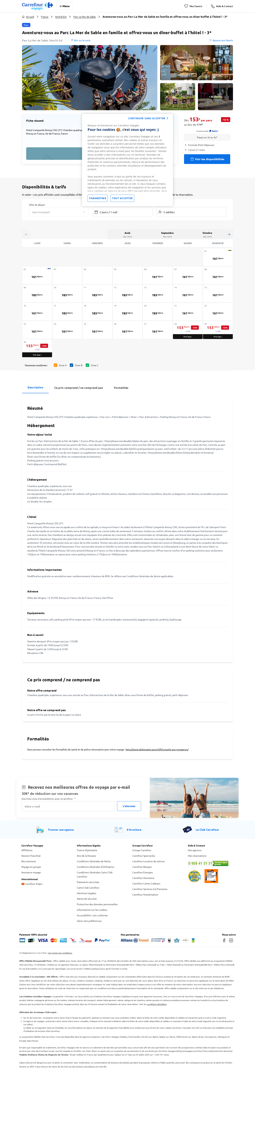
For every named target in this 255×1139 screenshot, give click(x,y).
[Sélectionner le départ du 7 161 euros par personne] (188, 275)
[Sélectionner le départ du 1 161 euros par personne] (218, 257)
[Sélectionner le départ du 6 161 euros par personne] (158, 275)
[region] (127, 160)
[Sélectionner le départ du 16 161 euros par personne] (37, 312)
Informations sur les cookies (92, 909)
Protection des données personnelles (97, 904)
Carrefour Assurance (143, 877)
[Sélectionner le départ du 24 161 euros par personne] (67, 330)
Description (35, 387)
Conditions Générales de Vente (94, 861)
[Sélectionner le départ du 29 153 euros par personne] (218, 330)
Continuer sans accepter (146, 118)
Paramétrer (97, 198)
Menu (66, 6)
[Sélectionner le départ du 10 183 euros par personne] (67, 293)
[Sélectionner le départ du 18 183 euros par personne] (97, 312)
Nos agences (195, 850)
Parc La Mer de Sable (84, 16)
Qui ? (159, 204)
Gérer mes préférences (89, 920)
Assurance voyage (31, 872)
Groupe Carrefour (141, 850)
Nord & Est (61, 16)
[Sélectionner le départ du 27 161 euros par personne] (158, 330)
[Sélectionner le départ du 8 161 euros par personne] (218, 275)
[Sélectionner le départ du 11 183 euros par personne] (97, 293)
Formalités (121, 387)
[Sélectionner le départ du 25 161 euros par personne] (97, 330)
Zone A (63, 365)
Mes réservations (197, 855)
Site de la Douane (86, 855)
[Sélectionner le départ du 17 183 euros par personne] (67, 312)
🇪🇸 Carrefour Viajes (31, 883)
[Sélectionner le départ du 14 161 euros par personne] (188, 293)
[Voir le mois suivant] (229, 234)
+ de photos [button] (215, 96)
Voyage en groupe (31, 866)
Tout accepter (122, 198)
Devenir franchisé (31, 855)
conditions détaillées (157, 1004)
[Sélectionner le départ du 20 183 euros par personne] (158, 312)
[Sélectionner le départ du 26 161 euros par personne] (127, 330)
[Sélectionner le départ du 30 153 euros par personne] (37, 348)
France (44, 16)
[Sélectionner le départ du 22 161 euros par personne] (218, 312)
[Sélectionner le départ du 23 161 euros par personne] (37, 330)
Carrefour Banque (142, 866)
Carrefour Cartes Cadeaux (146, 883)
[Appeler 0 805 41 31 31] (211, 863)
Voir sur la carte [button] (82, 40)
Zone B (79, 365)
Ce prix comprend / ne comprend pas (78, 387)
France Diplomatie (87, 850)
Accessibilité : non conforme (92, 915)
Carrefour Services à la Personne (149, 888)
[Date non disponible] (67, 275)
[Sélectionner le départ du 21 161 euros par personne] (188, 312)
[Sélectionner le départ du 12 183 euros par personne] (127, 293)
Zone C (95, 365)
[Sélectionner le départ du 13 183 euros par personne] (158, 293)
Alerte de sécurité (87, 898)
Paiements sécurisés (88, 882)
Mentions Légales (86, 893)
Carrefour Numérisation (145, 894)
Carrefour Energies (142, 872)
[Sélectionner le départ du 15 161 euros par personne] (218, 293)
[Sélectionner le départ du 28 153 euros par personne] (188, 330)
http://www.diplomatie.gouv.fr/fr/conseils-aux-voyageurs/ (157, 749)
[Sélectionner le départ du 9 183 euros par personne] (37, 293)
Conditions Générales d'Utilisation (95, 866)
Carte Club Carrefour (88, 887)
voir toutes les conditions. (60, 952)
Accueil (30, 16)
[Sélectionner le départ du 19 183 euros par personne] (127, 312)
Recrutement (28, 861)
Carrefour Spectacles (143, 855)
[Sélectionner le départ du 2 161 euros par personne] (37, 275)
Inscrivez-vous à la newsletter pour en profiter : (49, 798)
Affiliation (26, 850)
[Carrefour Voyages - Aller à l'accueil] (37, 6)
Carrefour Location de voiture (148, 861)
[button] (89, 77)
